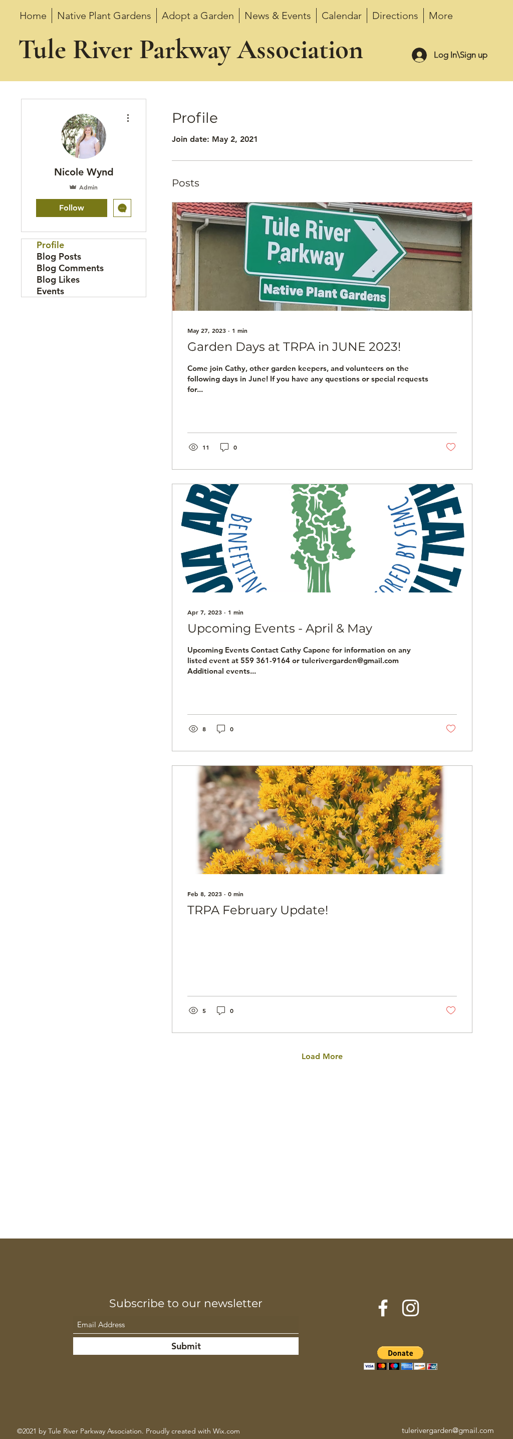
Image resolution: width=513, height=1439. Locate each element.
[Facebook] (383, 1308)
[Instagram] (410, 1308)
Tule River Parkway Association (190, 49)
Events (50, 291)
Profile (50, 245)
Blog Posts (59, 256)
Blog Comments (70, 268)
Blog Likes (58, 279)
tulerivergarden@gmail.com (448, 1430)
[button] (400, 1358)
